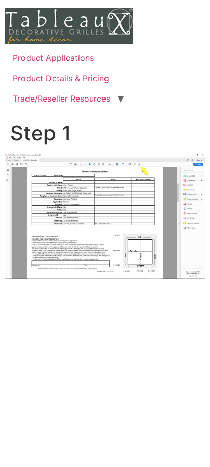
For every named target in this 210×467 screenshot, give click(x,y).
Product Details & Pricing (61, 78)
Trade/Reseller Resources (61, 98)
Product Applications (53, 58)
